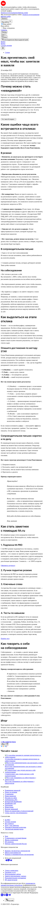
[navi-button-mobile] (3, 48)
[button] (3, 42)
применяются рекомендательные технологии (18, 884)
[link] (4, 37)
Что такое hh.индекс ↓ (8, 119)
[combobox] (9, 900)
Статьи (7, 52)
